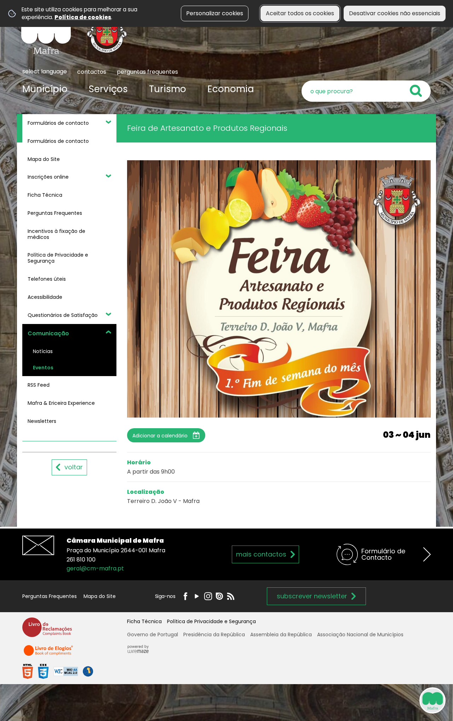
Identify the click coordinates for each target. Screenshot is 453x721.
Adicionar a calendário (160, 435)
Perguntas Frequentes (49, 596)
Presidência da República (214, 634)
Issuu (219, 596)
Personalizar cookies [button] (214, 13)
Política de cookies (83, 17)
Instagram (208, 596)
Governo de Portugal (152, 634)
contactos (91, 72)
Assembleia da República (281, 634)
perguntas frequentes (147, 72)
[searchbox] (366, 91)
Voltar (73, 467)
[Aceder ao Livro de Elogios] (48, 653)
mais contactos (261, 554)
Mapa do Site (100, 596)
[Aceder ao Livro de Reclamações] (47, 630)
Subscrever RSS (230, 596)
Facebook (185, 596)
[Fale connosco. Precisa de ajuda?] (370, 700)
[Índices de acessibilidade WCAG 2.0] (57, 671)
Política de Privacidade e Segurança (211, 621)
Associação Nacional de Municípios (360, 634)
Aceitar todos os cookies (300, 13)
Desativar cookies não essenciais (394, 13)
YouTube (196, 596)
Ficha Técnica (144, 621)
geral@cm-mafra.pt (95, 568)
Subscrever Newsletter (312, 596)
